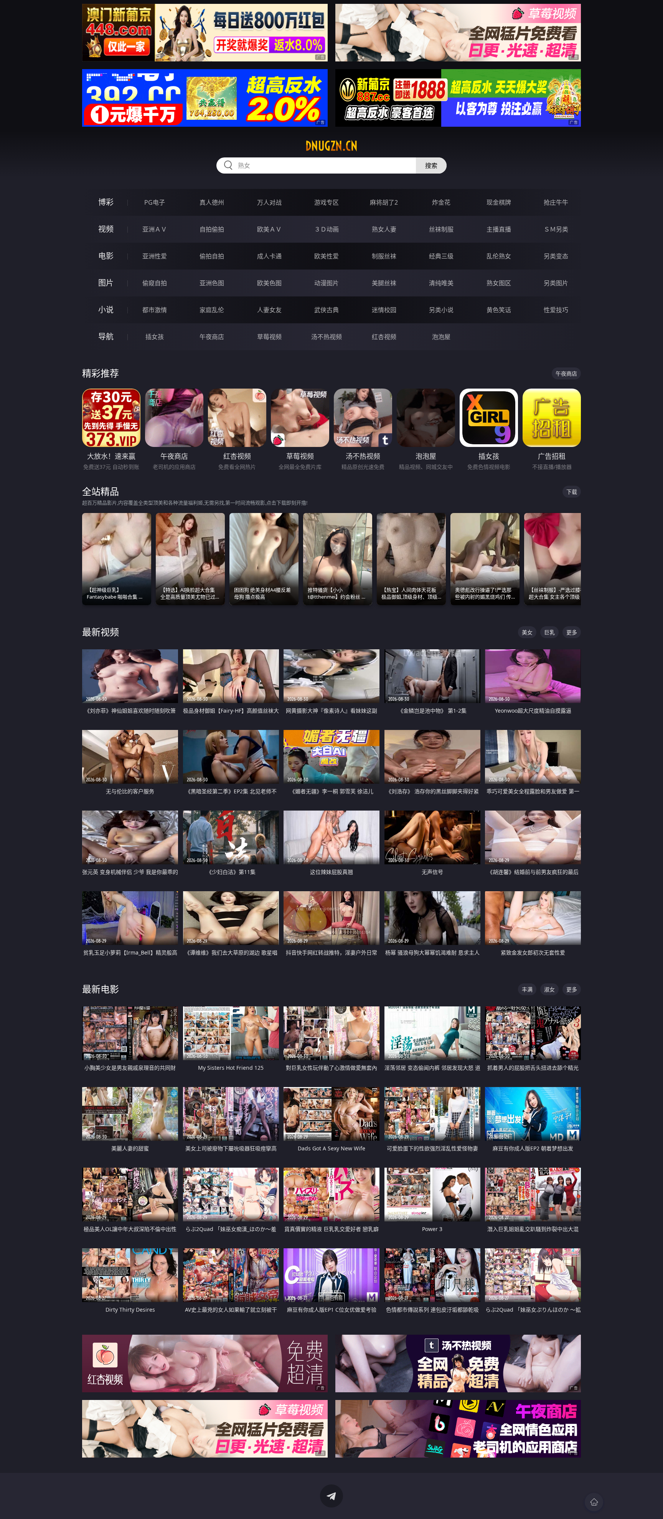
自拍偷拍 (212, 229)
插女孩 (154, 337)
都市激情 (154, 310)
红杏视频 (384, 337)
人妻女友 (269, 310)
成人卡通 (269, 256)
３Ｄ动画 (326, 229)
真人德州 (212, 202)
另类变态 (556, 256)
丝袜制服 (441, 229)
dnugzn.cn (331, 146)
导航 (106, 336)
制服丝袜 (384, 256)
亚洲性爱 (154, 256)
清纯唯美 (441, 283)
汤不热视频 (326, 337)
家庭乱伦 (212, 310)
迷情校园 (384, 310)
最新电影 (100, 989)
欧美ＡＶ (269, 229)
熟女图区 (499, 283)
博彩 (106, 202)
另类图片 (556, 283)
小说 (106, 309)
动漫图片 (326, 283)
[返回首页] (594, 1502)
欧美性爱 (326, 256)
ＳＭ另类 (556, 229)
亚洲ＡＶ (154, 229)
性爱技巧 (556, 310)
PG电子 (154, 202)
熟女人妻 (384, 229)
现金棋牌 (499, 202)
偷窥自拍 (154, 283)
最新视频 (100, 631)
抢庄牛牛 (556, 202)
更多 (571, 632)
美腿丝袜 (384, 283)
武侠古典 (326, 310)
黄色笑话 (499, 310)
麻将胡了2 (384, 202)
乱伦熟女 (499, 256)
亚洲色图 (212, 283)
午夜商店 (212, 337)
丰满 (527, 989)
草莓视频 (269, 337)
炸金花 (441, 202)
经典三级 (441, 256)
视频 (106, 229)
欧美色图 (269, 283)
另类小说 (441, 310)
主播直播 (499, 229)
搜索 (431, 165)
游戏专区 (326, 202)
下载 (571, 491)
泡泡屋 (441, 337)
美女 (527, 632)
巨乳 (549, 632)
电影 (106, 256)
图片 (106, 283)
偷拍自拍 (212, 256)
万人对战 (269, 202)
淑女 (549, 989)
